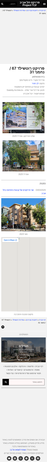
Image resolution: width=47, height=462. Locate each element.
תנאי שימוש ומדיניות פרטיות (28, 373)
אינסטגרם (28, 370)
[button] (44, 4)
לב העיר (35, 83)
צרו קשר (10, 373)
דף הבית (42, 10)
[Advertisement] (23, 39)
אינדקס (22, 366)
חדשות (30, 366)
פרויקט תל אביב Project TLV (30, 4)
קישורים (18, 370)
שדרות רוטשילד (19, 10)
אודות (10, 370)
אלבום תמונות (11, 366)
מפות (37, 370)
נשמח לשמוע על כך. (17, 450)
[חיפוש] (2, 4)
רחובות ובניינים (32, 10)
